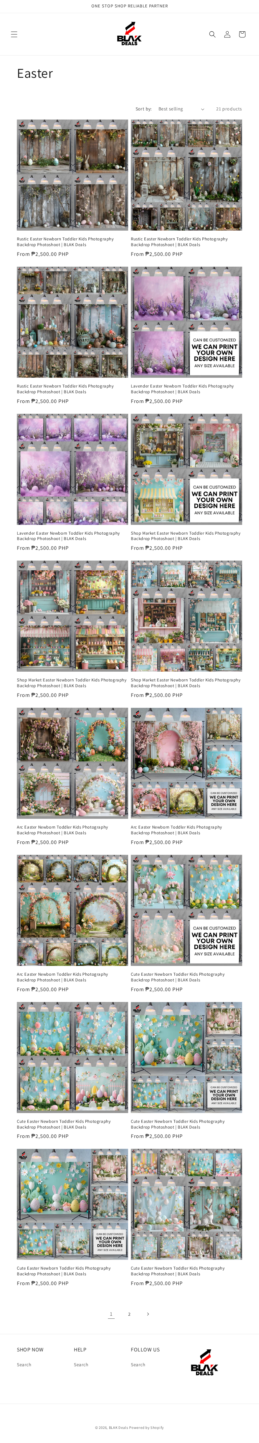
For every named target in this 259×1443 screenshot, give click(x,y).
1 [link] (111, 1313)
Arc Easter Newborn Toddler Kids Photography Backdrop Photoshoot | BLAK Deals (62, 830)
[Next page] (147, 1314)
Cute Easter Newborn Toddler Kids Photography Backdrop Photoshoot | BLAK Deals (178, 977)
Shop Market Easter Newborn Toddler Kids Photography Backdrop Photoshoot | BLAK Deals (186, 536)
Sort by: (144, 109)
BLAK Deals (118, 1427)
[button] (14, 34)
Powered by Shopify (146, 1427)
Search (24, 1365)
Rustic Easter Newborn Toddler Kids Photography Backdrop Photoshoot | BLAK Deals (65, 241)
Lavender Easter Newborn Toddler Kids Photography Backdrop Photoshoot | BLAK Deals (182, 389)
